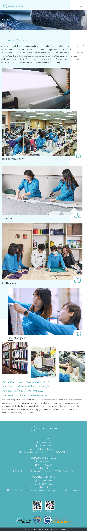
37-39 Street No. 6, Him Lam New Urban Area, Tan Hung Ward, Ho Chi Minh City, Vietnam (44, 490)
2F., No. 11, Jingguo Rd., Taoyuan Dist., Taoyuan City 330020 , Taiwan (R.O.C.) (44, 471)
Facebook (37, 511)
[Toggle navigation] (81, 6)
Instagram (50, 511)
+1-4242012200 (45, 442)
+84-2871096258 (45, 483)
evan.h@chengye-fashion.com (45, 448)
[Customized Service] (15, 362)
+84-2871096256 (45, 480)
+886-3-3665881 (44, 461)
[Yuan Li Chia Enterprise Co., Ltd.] (13, 6)
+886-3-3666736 (44, 464)
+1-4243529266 (44, 445)
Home (4, 32)
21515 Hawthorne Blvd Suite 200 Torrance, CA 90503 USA (44, 452)
